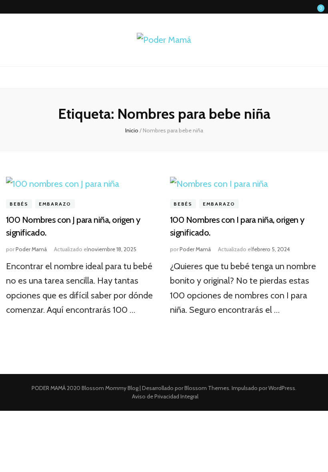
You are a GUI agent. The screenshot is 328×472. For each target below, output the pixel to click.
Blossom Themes (206, 388)
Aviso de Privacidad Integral (165, 396)
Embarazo (55, 204)
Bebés (19, 204)
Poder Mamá (31, 249)
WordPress (281, 388)
